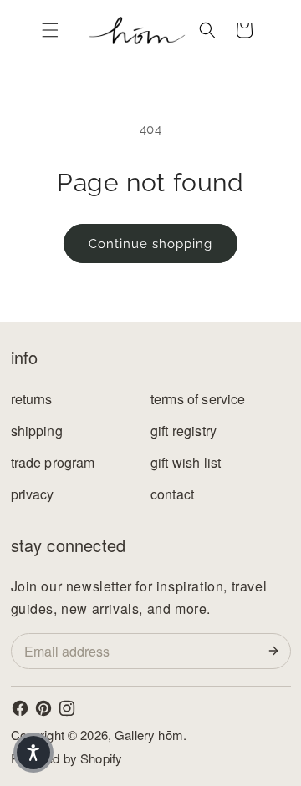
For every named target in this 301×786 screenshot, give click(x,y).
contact (172, 494)
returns (32, 398)
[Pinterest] (43, 708)
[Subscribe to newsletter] (276, 650)
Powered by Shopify (67, 758)
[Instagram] (67, 708)
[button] (50, 30)
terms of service (198, 398)
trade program (53, 462)
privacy (32, 494)
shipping (37, 430)
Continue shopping (150, 243)
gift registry (183, 430)
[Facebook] (20, 708)
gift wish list (185, 462)
